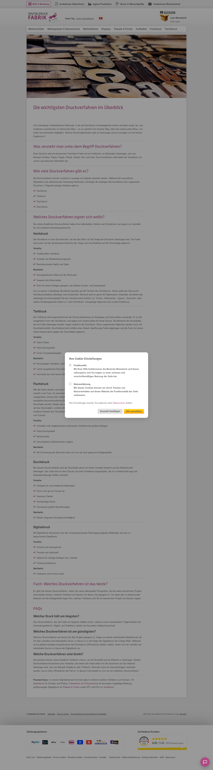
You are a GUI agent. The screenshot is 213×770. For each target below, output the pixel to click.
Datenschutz (119, 403)
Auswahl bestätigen (110, 411)
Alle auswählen (134, 411)
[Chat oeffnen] (205, 762)
